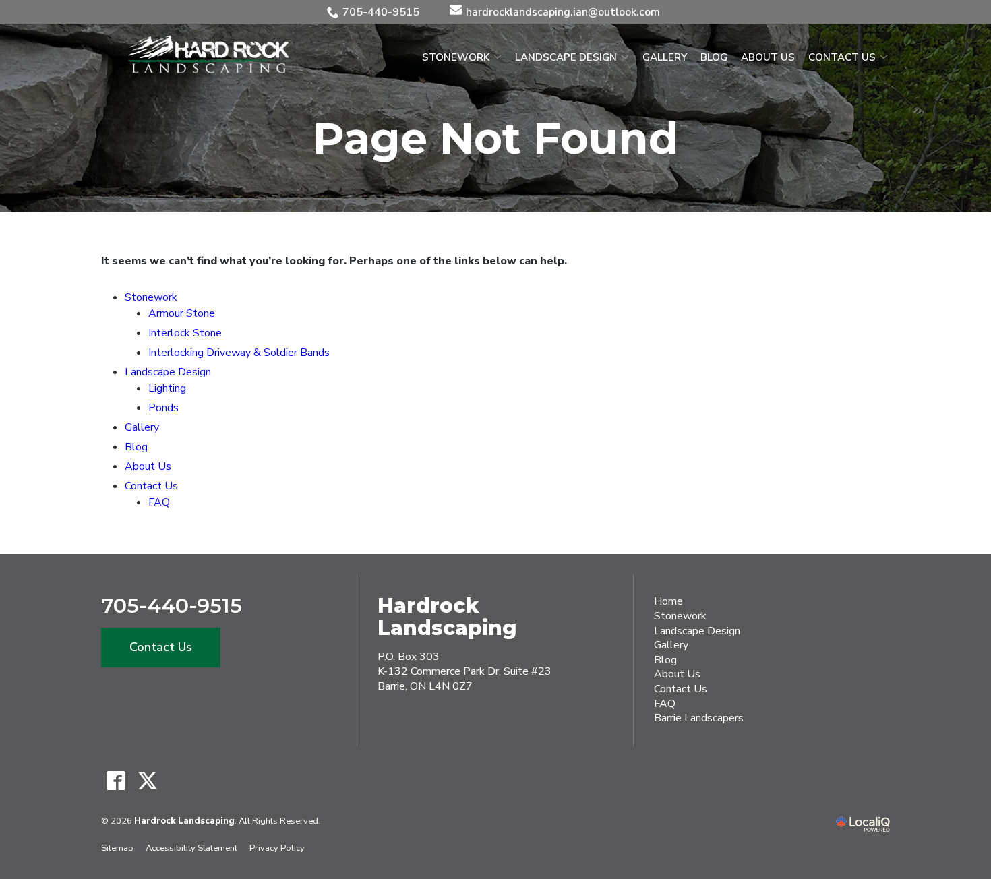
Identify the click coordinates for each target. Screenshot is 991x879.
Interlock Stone (185, 333)
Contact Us (842, 57)
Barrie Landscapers (699, 717)
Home (668, 601)
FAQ (159, 502)
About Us (768, 57)
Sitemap (117, 848)
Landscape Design (566, 57)
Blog (713, 57)
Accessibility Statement (191, 848)
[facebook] (115, 780)
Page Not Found (496, 138)
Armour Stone (181, 313)
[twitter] (147, 780)
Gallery (664, 57)
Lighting (167, 388)
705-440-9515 (380, 12)
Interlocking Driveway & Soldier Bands (239, 352)
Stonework (455, 57)
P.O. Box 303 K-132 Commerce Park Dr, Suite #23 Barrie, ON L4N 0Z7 (464, 671)
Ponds (163, 407)
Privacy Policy (277, 848)
